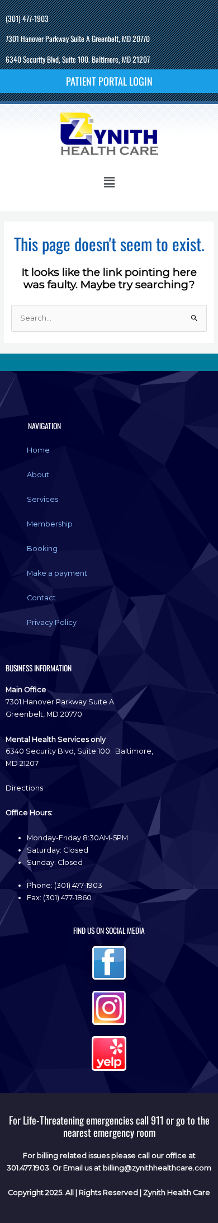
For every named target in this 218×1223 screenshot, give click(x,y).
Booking (42, 548)
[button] (109, 182)
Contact (41, 598)
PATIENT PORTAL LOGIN (109, 80)
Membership (50, 524)
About (38, 475)
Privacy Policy (52, 622)
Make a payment (57, 573)
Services (42, 499)
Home (38, 450)
